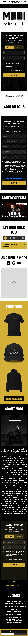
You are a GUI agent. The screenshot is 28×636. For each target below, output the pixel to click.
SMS (19, 47)
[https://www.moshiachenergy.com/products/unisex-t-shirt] (14, 324)
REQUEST (15, 1)
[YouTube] (19, 263)
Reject (20, 633)
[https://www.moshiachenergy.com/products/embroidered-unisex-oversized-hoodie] (14, 380)
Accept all (7, 633)
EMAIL (10, 47)
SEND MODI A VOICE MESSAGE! (10, 245)
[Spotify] (13, 263)
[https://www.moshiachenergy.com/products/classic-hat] (14, 352)
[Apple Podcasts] (8, 263)
